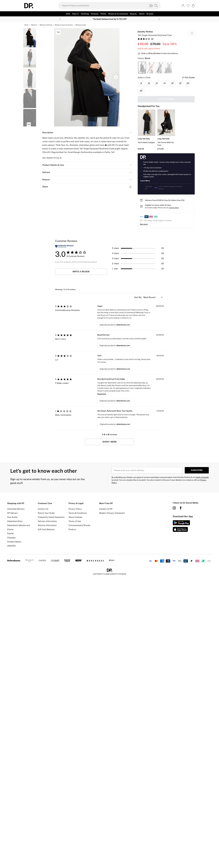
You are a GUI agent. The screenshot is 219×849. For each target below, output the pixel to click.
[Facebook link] (180, 508)
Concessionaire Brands (79, 525)
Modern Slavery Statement (112, 513)
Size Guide (12, 517)
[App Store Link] (181, 526)
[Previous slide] (60, 19)
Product (72, 529)
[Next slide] (159, 19)
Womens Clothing (46, 25)
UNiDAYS (11, 546)
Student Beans (14, 541)
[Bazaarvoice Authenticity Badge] (64, 246)
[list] (87, 77)
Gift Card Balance (46, 529)
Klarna (10, 529)
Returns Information (47, 525)
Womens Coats (80, 25)
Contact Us (43, 509)
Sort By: (138, 297)
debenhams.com (123, 325)
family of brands (202, 477)
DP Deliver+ (12, 513)
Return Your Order (46, 513)
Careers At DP (105, 509)
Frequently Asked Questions (51, 517)
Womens (34, 25)
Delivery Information (47, 521)
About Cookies (75, 517)
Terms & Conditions (78, 513)
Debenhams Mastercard (18, 525)
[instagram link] (174, 508)
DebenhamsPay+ (15, 521)
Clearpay (11, 537)
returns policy (174, 208)
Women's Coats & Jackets (64, 25)
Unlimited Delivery (16, 509)
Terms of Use (75, 521)
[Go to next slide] (116, 77)
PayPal (10, 533)
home (26, 25)
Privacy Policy (75, 509)
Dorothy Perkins (145, 31)
